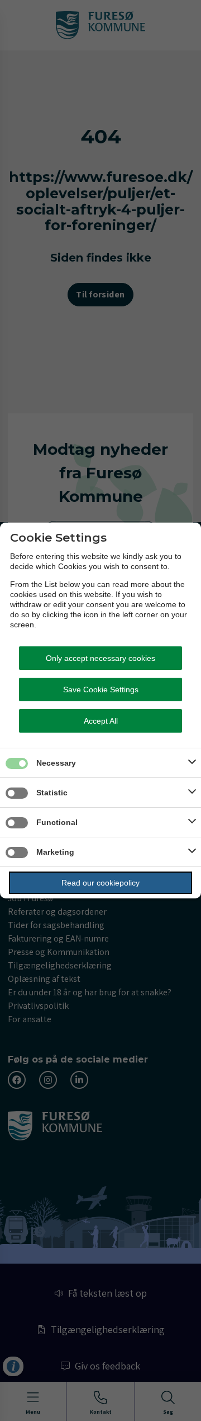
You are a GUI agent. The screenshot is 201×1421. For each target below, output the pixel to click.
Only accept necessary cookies (100, 658)
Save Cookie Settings (100, 689)
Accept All (101, 720)
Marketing (55, 851)
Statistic (52, 792)
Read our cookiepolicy (100, 882)
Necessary (56, 762)
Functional (57, 822)
